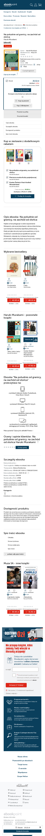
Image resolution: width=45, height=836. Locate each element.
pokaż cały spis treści (15, 554)
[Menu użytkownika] (35, 5)
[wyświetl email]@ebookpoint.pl (28, 822)
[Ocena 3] (25, 57)
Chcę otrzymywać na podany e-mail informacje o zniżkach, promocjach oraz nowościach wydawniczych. (28, 677)
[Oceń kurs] (9, 447)
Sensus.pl (13, 793)
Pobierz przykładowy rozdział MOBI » (16, 485)
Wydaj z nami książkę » (22, 708)
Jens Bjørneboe (11, 287)
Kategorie (7, 12)
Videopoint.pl (14, 799)
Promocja (8, 46)
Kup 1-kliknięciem (23, 105)
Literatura (7, 496)
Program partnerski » (21, 699)
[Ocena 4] (27, 57)
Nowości (24, 16)
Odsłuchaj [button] (28, 339)
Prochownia (11, 285)
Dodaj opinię (22, 447)
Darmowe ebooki (10, 20)
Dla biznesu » (18, 724)
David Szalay (27, 287)
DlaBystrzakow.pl (15, 796)
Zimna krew (28, 597)
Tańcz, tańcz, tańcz (13, 351)
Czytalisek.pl (14, 802)
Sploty (27, 802)
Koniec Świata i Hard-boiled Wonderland (29, 353)
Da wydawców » (19, 716)
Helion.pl (12, 790)
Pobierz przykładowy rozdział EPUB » (16, 483)
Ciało (25, 285)
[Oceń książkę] (30, 57)
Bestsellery (31, 16)
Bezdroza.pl (28, 796)
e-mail (8, 669)
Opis (10, 123)
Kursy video (8, 16)
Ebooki (14, 12)
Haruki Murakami (31, 50)
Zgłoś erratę (8, 487)
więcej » (34, 680)
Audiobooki (22, 12)
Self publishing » (19, 743)
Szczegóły (12, 126)
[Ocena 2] (23, 57)
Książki (29, 12)
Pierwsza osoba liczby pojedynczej (22, 177)
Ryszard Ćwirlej (28, 598)
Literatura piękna (16, 496)
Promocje (16, 16)
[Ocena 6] (32, 57)
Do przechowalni (22, 116)
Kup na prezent (23, 101)
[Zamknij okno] (40, 827)
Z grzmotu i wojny (13, 597)
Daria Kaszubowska (12, 598)
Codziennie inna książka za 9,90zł (15, 28)
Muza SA (34, 52)
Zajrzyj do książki (10, 74)
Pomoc (29, 430)
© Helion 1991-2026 (9, 817)
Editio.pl (27, 793)
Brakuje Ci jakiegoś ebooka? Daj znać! (25, 733)
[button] (37, 267)
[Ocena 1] (21, 57)
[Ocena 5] (30, 57)
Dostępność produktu (13, 130)
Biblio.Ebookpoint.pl (16, 805)
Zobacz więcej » (11, 693)
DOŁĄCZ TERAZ (16, 685)
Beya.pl (27, 799)
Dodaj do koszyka (22, 90)
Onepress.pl (28, 790)
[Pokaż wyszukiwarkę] (31, 4)
